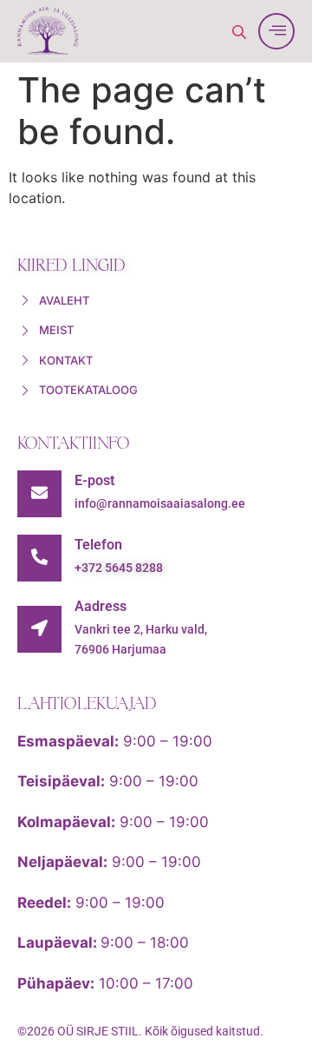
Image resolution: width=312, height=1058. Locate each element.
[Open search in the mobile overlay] (241, 31)
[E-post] (39, 493)
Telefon (98, 544)
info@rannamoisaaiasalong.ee (160, 503)
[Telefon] (39, 558)
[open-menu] (276, 31)
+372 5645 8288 (119, 568)
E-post (94, 480)
